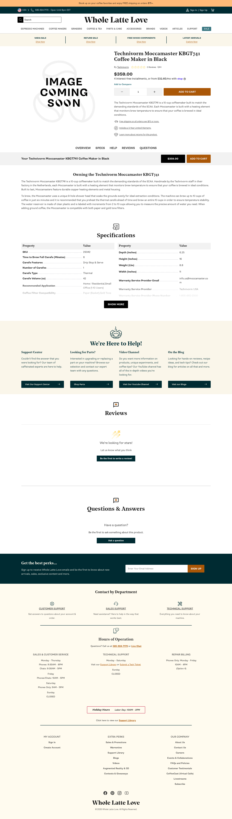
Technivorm (123, 67)
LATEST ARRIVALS (192, 38)
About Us (180, 742)
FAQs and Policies (179, 763)
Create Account (52, 747)
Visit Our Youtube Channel (136, 384)
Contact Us (180, 747)
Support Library (108, 664)
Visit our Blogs (179, 384)
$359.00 (173, 158)
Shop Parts (79, 384)
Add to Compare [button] (122, 84)
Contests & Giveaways (116, 773)
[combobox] (42, 19)
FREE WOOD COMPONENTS (141, 38)
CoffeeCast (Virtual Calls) (180, 773)
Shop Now (40, 42)
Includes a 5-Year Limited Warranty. (135, 128)
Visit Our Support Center (37, 384)
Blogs (116, 758)
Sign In (52, 742)
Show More (116, 304)
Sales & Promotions (116, 742)
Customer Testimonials (180, 768)
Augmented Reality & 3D (116, 768)
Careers (180, 752)
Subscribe (180, 784)
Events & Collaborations (180, 758)
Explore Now (191, 42)
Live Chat (136, 646)
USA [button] (24, 10)
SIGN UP (196, 568)
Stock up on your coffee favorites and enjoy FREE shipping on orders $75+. (116, 3)
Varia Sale (40, 38)
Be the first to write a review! (116, 458)
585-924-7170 (120, 646)
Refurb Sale (91, 38)
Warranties (116, 747)
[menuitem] (52, 742)
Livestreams (180, 778)
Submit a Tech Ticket (130, 664)
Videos (116, 763)
